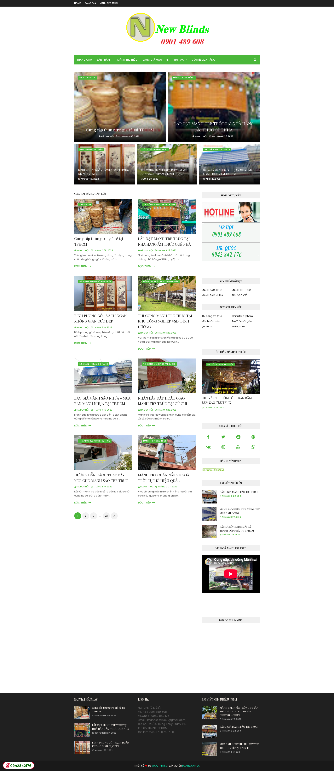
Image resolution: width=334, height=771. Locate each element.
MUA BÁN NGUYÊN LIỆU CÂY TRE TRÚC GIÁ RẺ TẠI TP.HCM (239, 746)
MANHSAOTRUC (191, 765)
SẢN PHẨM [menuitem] (103, 60)
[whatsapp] (253, 447)
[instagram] (223, 447)
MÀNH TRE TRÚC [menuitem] (127, 60)
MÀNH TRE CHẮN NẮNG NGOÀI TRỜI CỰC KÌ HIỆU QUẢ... (164, 477)
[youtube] (238, 447)
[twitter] (223, 437)
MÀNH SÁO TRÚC (212, 290)
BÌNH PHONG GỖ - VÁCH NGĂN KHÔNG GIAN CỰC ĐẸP (103, 172)
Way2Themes (159, 765)
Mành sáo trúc (211, 321)
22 (106, 515)
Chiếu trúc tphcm (242, 316)
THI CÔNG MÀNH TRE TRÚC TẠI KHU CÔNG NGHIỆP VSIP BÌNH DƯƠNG (164, 172)
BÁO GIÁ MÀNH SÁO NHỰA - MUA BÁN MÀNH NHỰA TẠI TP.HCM (227, 172)
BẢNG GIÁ (90, 3)
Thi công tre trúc (212, 316)
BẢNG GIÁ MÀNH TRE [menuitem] (156, 60)
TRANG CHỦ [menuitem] (84, 60)
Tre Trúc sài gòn (242, 321)
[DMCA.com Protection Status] (213, 471)
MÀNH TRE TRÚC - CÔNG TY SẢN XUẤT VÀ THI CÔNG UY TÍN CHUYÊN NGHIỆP (239, 711)
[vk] (208, 447)
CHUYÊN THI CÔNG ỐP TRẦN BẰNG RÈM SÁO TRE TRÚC (227, 400)
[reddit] (238, 437)
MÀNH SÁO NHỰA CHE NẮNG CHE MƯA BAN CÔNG (240, 511)
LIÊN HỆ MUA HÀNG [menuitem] (203, 60)
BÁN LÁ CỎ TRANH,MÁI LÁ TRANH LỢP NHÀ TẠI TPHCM (237, 528)
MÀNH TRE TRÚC (109, 3)
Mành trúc (146, 486)
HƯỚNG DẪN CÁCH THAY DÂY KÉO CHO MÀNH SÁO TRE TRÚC (101, 477)
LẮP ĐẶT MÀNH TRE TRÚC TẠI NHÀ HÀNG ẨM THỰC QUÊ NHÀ (214, 126)
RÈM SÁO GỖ (239, 295)
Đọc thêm (81, 266)
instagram (238, 326)
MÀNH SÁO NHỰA (212, 295)
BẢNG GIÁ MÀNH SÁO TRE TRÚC (238, 491)
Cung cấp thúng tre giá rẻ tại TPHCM (120, 129)
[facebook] (208, 437)
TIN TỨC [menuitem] (179, 60)
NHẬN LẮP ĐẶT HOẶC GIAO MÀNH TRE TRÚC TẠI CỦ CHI (162, 400)
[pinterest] (253, 437)
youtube (207, 326)
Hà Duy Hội (83, 250)
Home (77, 3)
